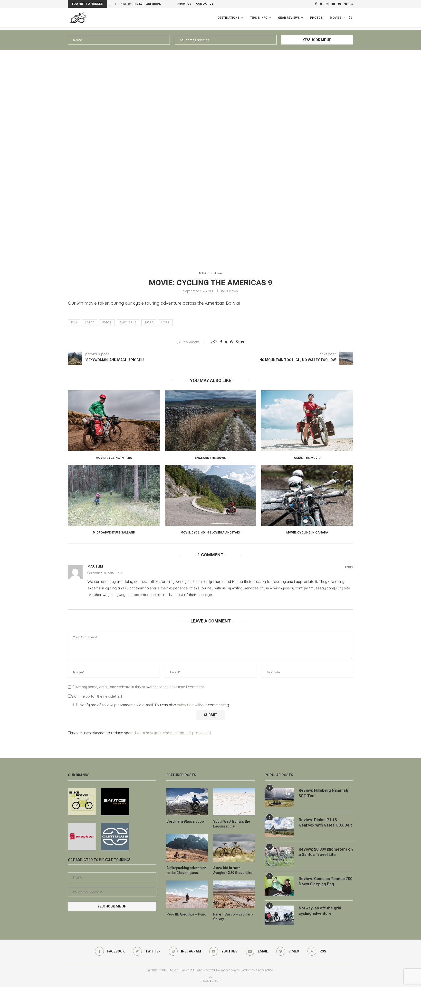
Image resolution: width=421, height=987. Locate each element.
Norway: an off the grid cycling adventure (320, 911)
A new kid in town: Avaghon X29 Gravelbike (232, 870)
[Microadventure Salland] (114, 495)
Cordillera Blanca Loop (185, 821)
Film (74, 322)
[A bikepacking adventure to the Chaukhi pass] (187, 848)
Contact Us (204, 3)
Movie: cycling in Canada (307, 532)
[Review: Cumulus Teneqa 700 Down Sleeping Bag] (279, 886)
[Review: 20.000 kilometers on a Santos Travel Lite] (279, 856)
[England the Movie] (211, 420)
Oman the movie (307, 458)
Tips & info (259, 17)
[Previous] (111, 4)
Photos (316, 17)
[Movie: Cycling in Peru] (114, 420)
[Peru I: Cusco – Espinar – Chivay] (234, 894)
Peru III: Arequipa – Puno (186, 914)
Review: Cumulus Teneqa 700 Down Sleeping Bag (325, 881)
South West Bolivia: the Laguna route (231, 823)
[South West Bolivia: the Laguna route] (234, 802)
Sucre (148, 322)
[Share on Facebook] (221, 342)
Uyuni (165, 322)
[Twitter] (321, 4)
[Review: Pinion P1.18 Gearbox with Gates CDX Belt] (279, 827)
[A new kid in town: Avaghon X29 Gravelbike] (234, 848)
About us (184, 3)
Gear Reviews (289, 17)
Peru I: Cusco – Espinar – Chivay (146, 4)
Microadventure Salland (114, 532)
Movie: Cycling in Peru (114, 458)
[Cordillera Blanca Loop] (187, 802)
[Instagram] (327, 4)
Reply (349, 567)
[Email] (339, 4)
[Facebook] (315, 4)
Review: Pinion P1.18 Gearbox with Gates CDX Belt (325, 822)
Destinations (228, 17)
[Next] (116, 4)
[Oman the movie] (307, 420)
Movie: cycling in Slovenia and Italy (210, 532)
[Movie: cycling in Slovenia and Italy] (211, 495)
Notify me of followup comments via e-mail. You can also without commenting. (154, 704)
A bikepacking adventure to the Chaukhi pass (186, 870)
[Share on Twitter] (226, 342)
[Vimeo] (345, 4)
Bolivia (203, 273)
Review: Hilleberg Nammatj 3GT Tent (323, 793)
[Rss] (352, 4)
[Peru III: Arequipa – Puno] (187, 894)
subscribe (185, 704)
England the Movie (210, 458)
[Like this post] (215, 342)
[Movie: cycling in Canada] (307, 495)
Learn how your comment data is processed (173, 732)
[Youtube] (333, 4)
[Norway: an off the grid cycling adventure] (279, 915)
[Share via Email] (242, 342)
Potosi (107, 322)
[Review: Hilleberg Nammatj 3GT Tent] (279, 797)
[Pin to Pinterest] (231, 342)
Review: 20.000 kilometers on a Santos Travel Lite (326, 852)
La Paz (89, 322)
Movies (335, 17)
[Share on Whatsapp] (237, 342)
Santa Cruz (128, 322)
